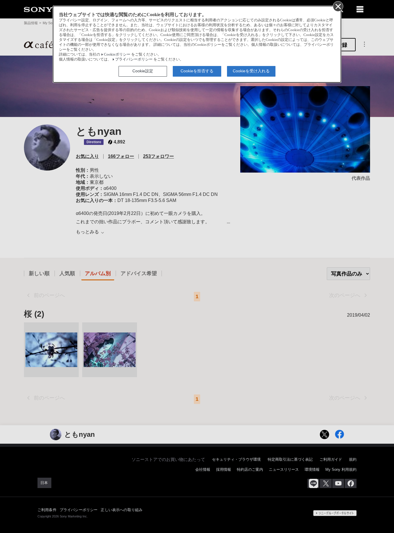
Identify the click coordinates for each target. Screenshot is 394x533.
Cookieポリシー (117, 54)
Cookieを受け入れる (251, 71)
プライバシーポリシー (134, 59)
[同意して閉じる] (338, 6)
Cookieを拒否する (197, 71)
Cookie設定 (142, 71)
